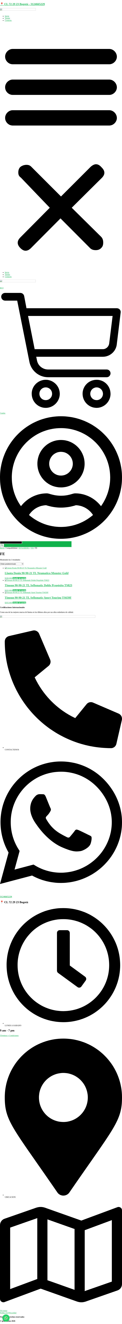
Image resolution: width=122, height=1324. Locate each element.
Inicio (7, 16)
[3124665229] (61, 892)
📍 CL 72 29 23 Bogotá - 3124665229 (22, 4)
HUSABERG (24, 548)
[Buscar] (2, 545)
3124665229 (6, 896)
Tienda (7, 18)
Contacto (8, 20)
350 (32, 548)
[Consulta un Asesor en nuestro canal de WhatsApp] (6, 1318)
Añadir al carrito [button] (19, 578)
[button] (61, 146)
